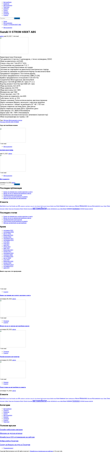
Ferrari (7, 206)
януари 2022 (7, 237)
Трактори (6, 7)
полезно (76, 208)
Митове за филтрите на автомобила (14, 198)
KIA (19, 206)
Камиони (6, 4)
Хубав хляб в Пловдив (9, 441)
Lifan (36, 206)
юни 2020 (6, 260)
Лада (66, 206)
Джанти (6, 9)
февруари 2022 (8, 235)
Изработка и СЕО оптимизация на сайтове (17, 437)
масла (58, 208)
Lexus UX (32, 206)
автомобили (39, 208)
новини (69, 209)
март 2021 (6, 248)
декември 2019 (8, 264)
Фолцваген (17, 208)
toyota (55, 206)
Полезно (6, 13)
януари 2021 (7, 251)
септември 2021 (8, 240)
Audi (1, 206)
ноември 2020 (8, 255)
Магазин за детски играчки (11, 433)
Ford (10, 206)
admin (2, 36)
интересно (54, 208)
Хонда (26, 208)
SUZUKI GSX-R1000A (9, 122)
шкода (91, 208)
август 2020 (7, 258)
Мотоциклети (7, 5)
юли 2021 (6, 242)
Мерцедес (83, 206)
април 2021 (7, 247)
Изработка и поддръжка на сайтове (41, 451)
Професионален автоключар (12, 195)
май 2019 (6, 268)
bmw (4, 206)
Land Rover (27, 206)
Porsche (48, 206)
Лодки (5, 10)
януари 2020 (7, 263)
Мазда (77, 206)
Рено (108, 206)
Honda (13, 206)
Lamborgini (22, 206)
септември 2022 (8, 232)
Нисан (101, 206)
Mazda (38, 206)
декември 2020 (8, 253)
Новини (5, 12)
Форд (21, 208)
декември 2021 (8, 238)
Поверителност (8, 448)
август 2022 (7, 233)
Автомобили (7, 2)
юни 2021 (6, 243)
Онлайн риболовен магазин (11, 430)
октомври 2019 (8, 266)
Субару (6, 208)
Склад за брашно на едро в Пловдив (15, 445)
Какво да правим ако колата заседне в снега (17, 192)
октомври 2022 (8, 230)
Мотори (6, 120)
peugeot (44, 206)
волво (49, 208)
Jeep (17, 206)
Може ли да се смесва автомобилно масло (17, 193)
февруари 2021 (8, 250)
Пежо (105, 206)
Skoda (51, 206)
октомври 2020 (8, 256)
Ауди (57, 206)
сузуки (20, 120)
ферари (87, 208)
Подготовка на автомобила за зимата (15, 197)
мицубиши (63, 208)
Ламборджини (71, 206)
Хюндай (30, 208)
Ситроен (2, 208)
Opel (41, 206)
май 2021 (6, 245)
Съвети (5, 15)
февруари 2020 (8, 261)
